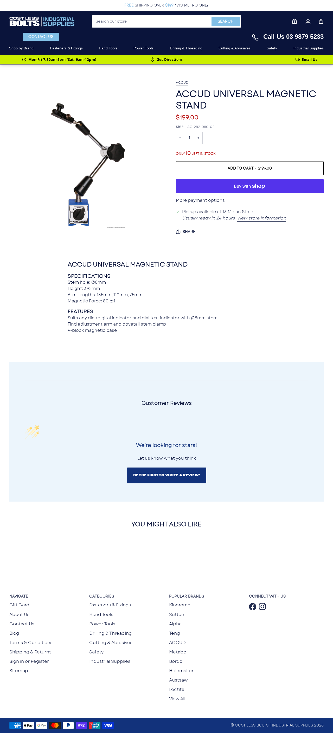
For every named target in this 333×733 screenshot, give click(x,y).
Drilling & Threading (110, 633)
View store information (261, 218)
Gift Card (19, 605)
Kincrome (179, 605)
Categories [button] (101, 596)
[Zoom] (19, 250)
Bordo (175, 661)
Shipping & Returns (30, 652)
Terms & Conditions (31, 642)
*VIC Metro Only (192, 5)
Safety (96, 652)
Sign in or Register (29, 661)
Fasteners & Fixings (110, 605)
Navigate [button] (18, 596)
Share (189, 231)
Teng (174, 633)
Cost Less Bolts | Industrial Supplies (274, 725)
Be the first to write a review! (166, 475)
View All (177, 699)
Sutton (176, 614)
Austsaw (178, 680)
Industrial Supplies (109, 661)
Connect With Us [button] (267, 596)
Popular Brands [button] (186, 596)
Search (226, 21)
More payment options (200, 200)
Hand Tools (101, 614)
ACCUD (182, 82)
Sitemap (18, 670)
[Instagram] (261, 606)
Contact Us (40, 36)
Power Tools (102, 624)
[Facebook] (251, 606)
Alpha (175, 624)
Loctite (176, 689)
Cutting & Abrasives (110, 642)
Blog (14, 633)
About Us (19, 614)
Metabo (177, 652)
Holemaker (181, 670)
